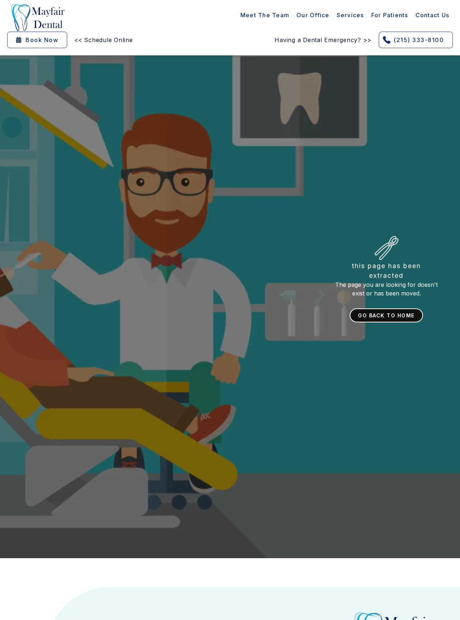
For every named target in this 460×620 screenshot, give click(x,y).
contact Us (432, 15)
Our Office (313, 15)
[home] (38, 18)
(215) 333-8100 (419, 39)
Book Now (37, 39)
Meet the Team (264, 15)
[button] (350, 15)
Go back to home (386, 315)
